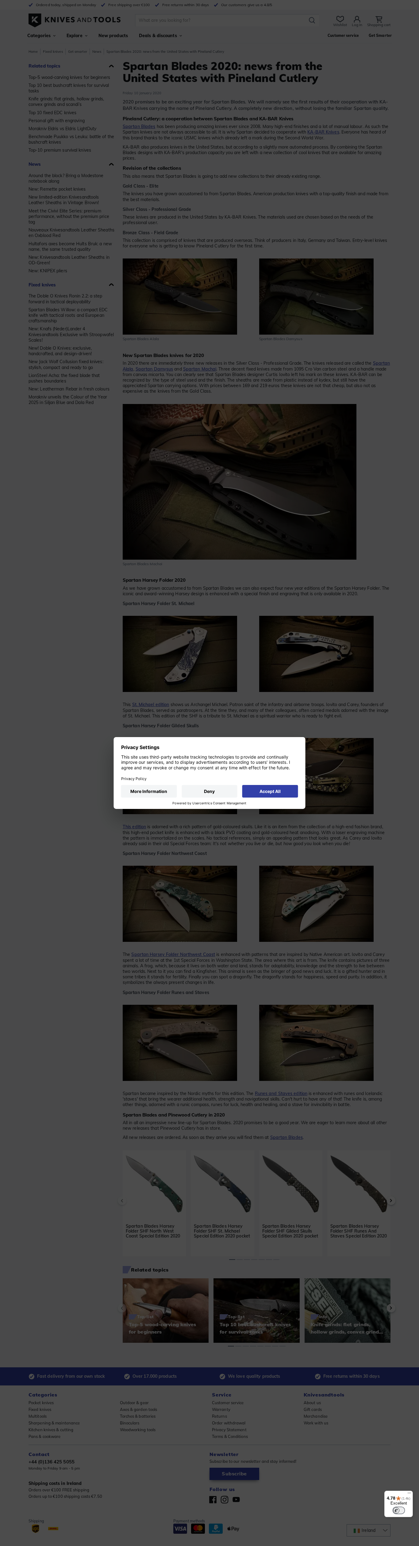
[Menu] (409, 1494)
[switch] (399, 1510)
